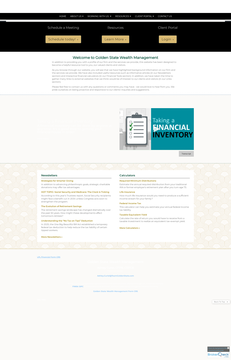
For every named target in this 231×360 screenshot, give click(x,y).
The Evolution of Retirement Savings (61, 206)
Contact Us (165, 16)
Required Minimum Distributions (138, 181)
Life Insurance (127, 192)
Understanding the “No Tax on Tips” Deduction (67, 221)
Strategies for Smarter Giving (57, 181)
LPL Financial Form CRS (48, 257)
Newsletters (49, 175)
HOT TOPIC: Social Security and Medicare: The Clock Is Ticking (75, 192)
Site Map (41, 299)
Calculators (127, 175)
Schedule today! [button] (62, 39)
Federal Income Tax (130, 203)
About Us (76, 16)
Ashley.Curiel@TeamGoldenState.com (115, 276)
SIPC (81, 286)
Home (62, 16)
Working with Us (98, 16)
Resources (122, 16)
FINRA (75, 286)
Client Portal (143, 16)
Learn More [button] (114, 39)
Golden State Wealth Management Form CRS (115, 291)
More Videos (43, 139)
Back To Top (220, 302)
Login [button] (166, 39)
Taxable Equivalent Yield (133, 214)
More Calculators (130, 228)
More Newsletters (51, 237)
